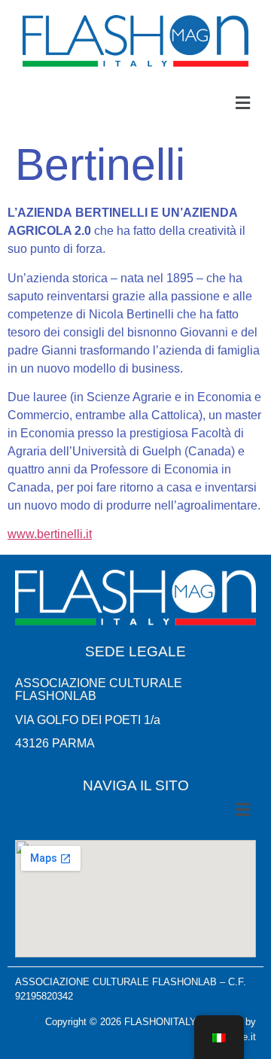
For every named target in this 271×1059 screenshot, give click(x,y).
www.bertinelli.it (50, 534)
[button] (243, 103)
